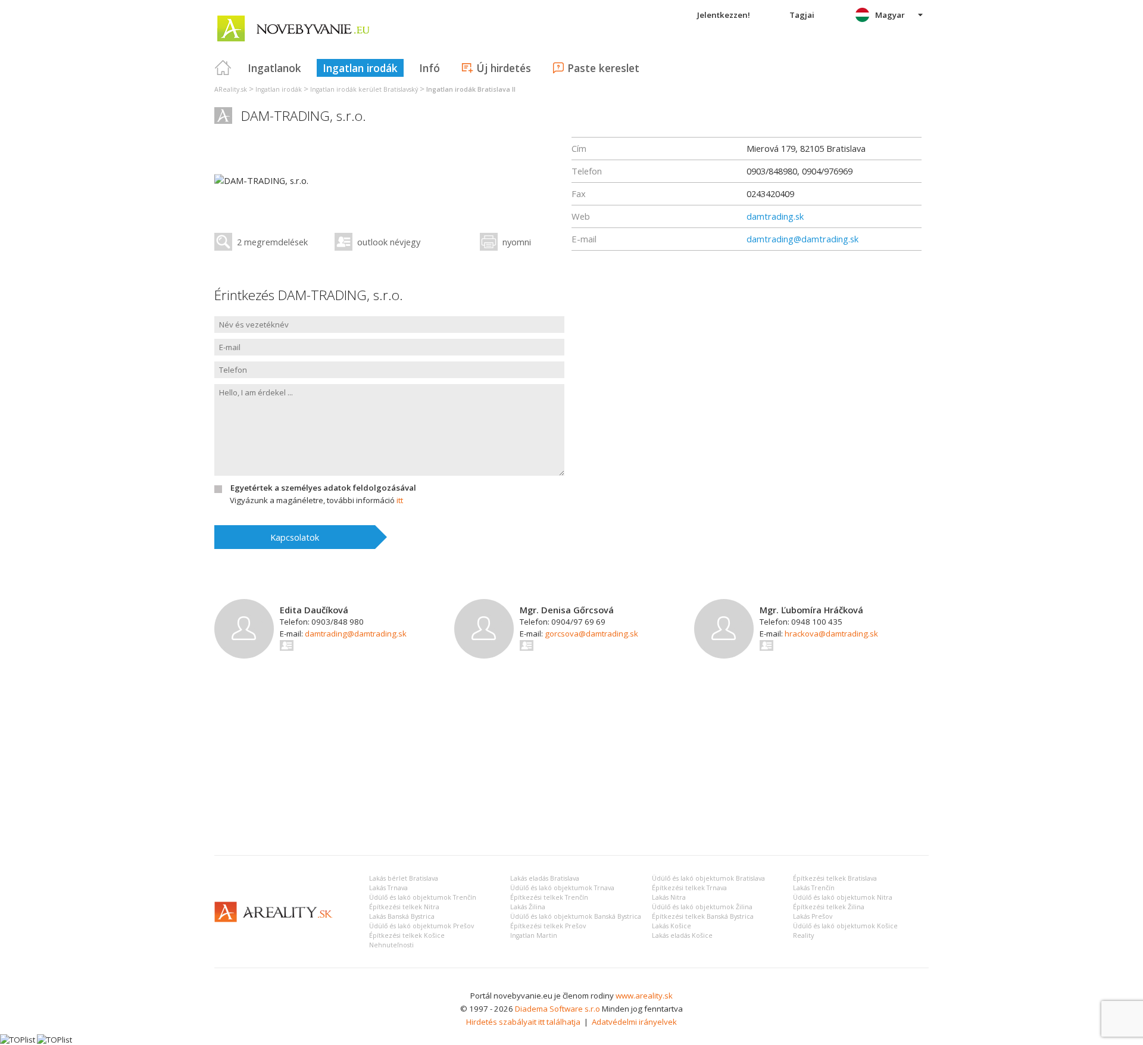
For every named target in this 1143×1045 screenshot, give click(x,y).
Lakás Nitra (669, 897)
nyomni (516, 242)
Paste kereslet (603, 68)
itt (399, 500)
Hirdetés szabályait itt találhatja (523, 1021)
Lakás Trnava (388, 888)
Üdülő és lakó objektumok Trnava (562, 888)
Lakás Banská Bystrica (402, 916)
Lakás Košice (671, 926)
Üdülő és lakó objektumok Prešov (421, 926)
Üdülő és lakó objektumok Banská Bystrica (575, 916)
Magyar (890, 15)
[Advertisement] (571, 756)
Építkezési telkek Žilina (828, 907)
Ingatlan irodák (360, 68)
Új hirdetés (503, 68)
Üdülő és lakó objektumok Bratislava (708, 878)
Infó (429, 68)
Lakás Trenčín (814, 888)
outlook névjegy (388, 242)
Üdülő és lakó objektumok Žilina (702, 907)
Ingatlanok (274, 68)
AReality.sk (230, 89)
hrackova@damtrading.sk (831, 633)
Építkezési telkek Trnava (689, 888)
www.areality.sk (644, 995)
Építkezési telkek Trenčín (549, 897)
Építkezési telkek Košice (407, 935)
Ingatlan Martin (533, 935)
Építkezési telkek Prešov (548, 926)
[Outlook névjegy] (287, 645)
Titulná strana (223, 68)
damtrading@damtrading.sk (802, 239)
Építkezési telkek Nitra (404, 907)
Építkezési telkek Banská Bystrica (703, 916)
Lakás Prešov (812, 916)
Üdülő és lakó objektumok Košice (845, 926)
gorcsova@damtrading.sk (591, 633)
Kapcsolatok (294, 537)
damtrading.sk (775, 216)
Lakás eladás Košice (682, 935)
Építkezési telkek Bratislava (835, 878)
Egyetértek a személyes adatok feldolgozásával (323, 487)
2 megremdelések (272, 242)
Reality (803, 935)
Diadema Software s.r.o (557, 1008)
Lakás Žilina (527, 907)
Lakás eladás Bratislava (544, 878)
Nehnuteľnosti (391, 945)
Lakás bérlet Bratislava (403, 878)
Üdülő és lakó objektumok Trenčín (422, 897)
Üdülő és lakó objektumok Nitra (842, 897)
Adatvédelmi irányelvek (634, 1021)
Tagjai (801, 15)
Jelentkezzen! (723, 15)
